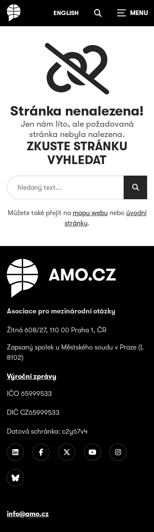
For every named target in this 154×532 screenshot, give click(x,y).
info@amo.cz (28, 514)
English (66, 12)
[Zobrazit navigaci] (132, 13)
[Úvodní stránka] (14, 12)
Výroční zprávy (31, 376)
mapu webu (90, 213)
